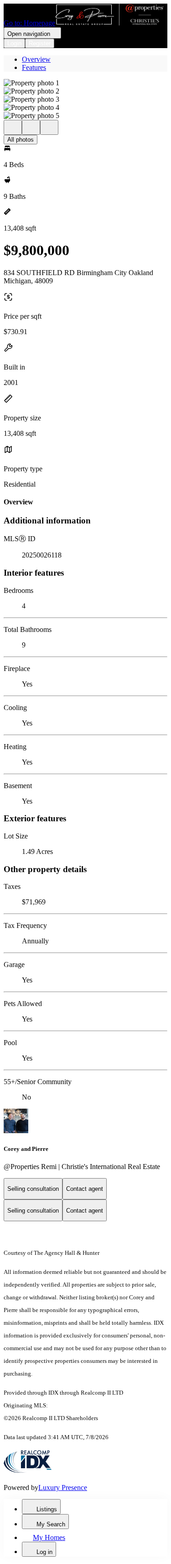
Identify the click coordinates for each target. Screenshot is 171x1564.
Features (34, 67)
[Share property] (49, 127)
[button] (85, 83)
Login (14, 43)
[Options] (13, 127)
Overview (36, 59)
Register (40, 43)
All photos (20, 139)
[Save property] (31, 127)
